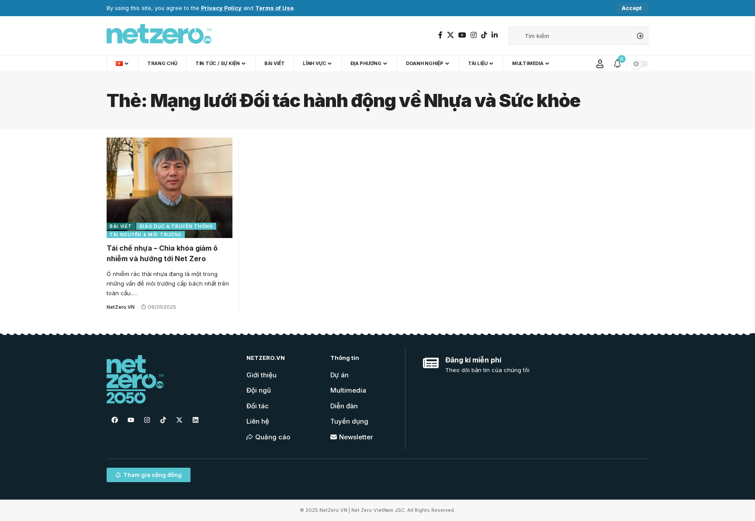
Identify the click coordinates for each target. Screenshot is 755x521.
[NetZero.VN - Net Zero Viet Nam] (159, 36)
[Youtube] (131, 420)
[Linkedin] (195, 420)
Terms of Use (274, 8)
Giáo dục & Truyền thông (176, 226)
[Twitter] (450, 35)
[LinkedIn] (494, 35)
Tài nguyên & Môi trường (146, 234)
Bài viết (121, 226)
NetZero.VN (121, 307)
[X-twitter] (179, 420)
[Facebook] (440, 35)
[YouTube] (462, 35)
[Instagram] (473, 35)
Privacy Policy (221, 8)
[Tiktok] (163, 420)
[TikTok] (484, 35)
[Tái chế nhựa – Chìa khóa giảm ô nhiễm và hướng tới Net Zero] (169, 188)
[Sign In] (600, 63)
